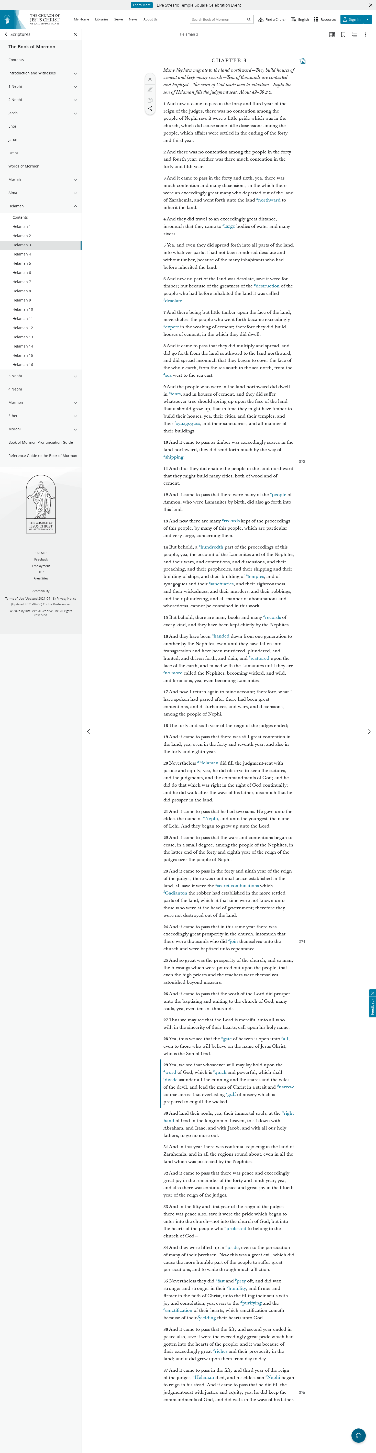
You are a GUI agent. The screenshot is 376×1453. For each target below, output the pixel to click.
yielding (207, 1318)
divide (171, 1080)
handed (221, 636)
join (234, 941)
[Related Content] (354, 34)
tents (176, 394)
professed (236, 1228)
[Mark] (150, 90)
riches (221, 1351)
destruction (268, 286)
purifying (252, 1303)
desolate (173, 301)
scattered (259, 658)
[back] (6, 34)
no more (173, 673)
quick (220, 1072)
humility (237, 1288)
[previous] (89, 731)
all (285, 1039)
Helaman (208, 763)
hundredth (212, 547)
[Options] (366, 34)
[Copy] (150, 100)
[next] (369, 731)
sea (168, 375)
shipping (174, 457)
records (232, 521)
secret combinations (238, 886)
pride (233, 1247)
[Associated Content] (303, 61)
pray (241, 1281)
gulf (231, 1094)
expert (172, 327)
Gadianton (176, 893)
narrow (286, 1087)
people (279, 494)
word (170, 1072)
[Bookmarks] (343, 34)
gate (227, 1039)
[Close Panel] (75, 34)
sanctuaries (222, 584)
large (229, 226)
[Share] (150, 108)
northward (269, 200)
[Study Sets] (332, 34)
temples (256, 576)
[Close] (150, 79)
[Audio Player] (358, 1435)
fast (221, 1281)
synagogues (188, 423)
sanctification (178, 1310)
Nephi (211, 818)
